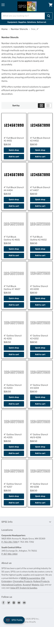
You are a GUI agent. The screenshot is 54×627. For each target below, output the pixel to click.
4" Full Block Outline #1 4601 (12, 238)
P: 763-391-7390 (9, 542)
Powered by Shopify (27, 622)
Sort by (16, 105)
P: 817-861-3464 (9, 554)
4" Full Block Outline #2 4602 (38, 238)
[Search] (49, 16)
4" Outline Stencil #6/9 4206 (39, 436)
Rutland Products (41, 581)
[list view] (48, 105)
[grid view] (41, 105)
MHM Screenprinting (30, 578)
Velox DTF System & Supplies (23, 588)
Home (4, 29)
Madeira (35, 584)
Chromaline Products (22, 581)
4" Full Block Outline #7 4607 (12, 287)
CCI (42, 584)
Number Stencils (19, 29)
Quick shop (14, 150)
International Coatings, (11, 584)
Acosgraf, (27, 584)
